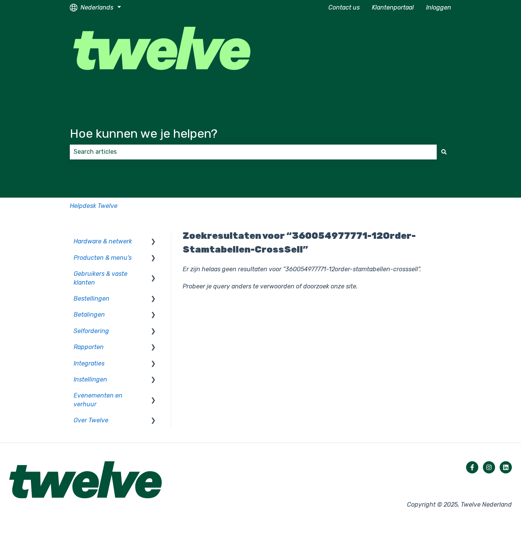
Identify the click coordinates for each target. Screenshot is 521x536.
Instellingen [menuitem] (90, 379)
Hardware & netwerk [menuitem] (103, 241)
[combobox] (253, 152)
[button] (153, 242)
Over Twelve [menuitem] (91, 420)
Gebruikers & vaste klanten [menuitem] (100, 278)
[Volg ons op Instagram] (489, 467)
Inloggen (438, 7)
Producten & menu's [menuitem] (103, 257)
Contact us (344, 7)
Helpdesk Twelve (93, 205)
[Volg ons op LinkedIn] (506, 467)
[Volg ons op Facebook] (472, 467)
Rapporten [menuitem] (89, 347)
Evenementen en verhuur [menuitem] (98, 399)
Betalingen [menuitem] (89, 314)
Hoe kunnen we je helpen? (143, 133)
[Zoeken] (444, 152)
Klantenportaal (393, 7)
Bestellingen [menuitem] (91, 298)
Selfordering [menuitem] (91, 331)
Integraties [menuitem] (89, 363)
